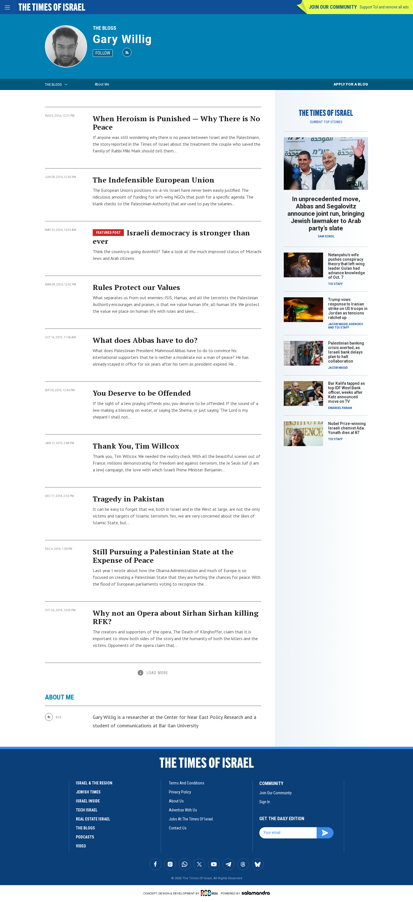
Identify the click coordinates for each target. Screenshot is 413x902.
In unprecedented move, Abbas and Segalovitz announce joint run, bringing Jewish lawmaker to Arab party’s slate (325, 213)
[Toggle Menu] (7, 7)
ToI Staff (335, 283)
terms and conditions (186, 783)
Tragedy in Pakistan (128, 498)
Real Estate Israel (93, 819)
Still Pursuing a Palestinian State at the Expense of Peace (163, 556)
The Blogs (104, 28)
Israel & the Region (94, 783)
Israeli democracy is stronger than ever (171, 237)
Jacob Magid (338, 324)
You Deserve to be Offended (142, 393)
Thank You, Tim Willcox (136, 446)
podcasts (85, 837)
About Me (102, 84)
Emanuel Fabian (340, 408)
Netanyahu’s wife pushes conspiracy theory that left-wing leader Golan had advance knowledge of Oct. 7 (346, 266)
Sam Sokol (326, 236)
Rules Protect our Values (136, 287)
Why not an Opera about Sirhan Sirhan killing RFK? (175, 617)
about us (176, 801)
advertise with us (183, 810)
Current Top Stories (326, 122)
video (81, 846)
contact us (178, 828)
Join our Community (333, 7)
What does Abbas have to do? (145, 340)
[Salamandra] (256, 893)
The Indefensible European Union (153, 180)
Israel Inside (88, 801)
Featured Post (108, 233)
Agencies (356, 324)
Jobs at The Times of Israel (191, 819)
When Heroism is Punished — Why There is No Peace (176, 123)
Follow (102, 53)
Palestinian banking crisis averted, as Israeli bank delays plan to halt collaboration (346, 352)
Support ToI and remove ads (384, 7)
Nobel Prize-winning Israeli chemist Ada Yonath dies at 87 (347, 428)
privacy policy (180, 792)
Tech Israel (86, 810)
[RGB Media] (210, 893)
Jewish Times (88, 792)
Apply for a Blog (350, 84)
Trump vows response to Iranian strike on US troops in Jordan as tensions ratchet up (347, 308)
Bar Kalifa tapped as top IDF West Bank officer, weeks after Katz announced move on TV (346, 392)
